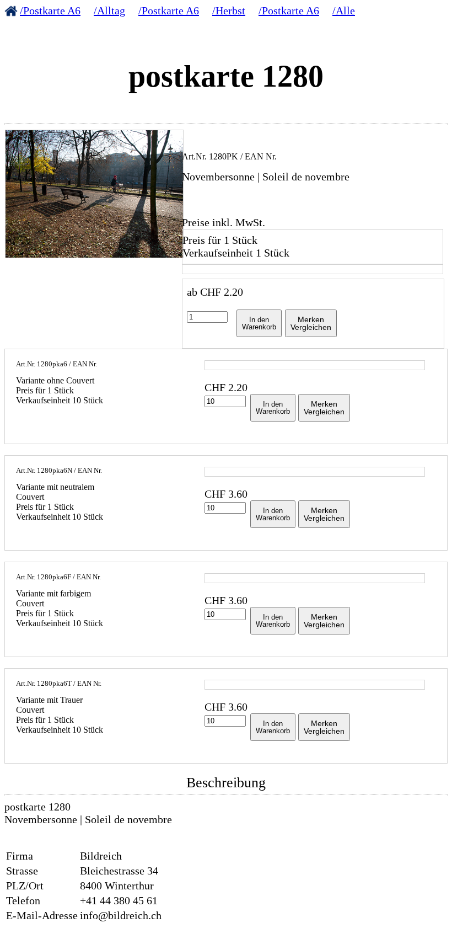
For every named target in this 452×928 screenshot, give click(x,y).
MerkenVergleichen (310, 323)
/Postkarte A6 (50, 10)
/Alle (343, 10)
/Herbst (228, 10)
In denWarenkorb (259, 323)
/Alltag (109, 10)
